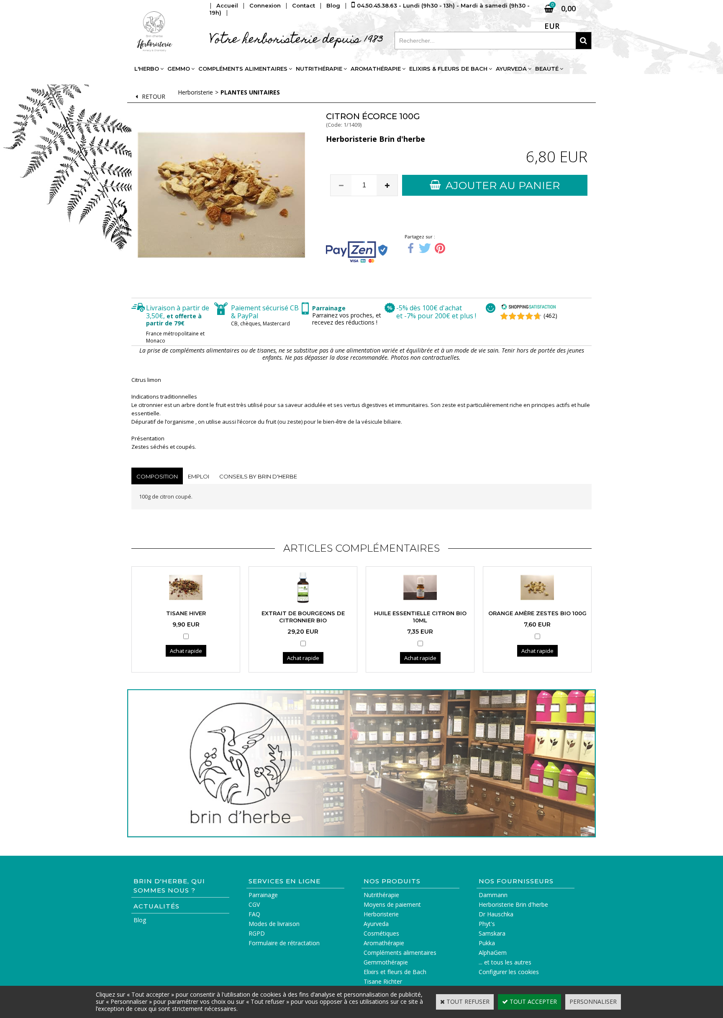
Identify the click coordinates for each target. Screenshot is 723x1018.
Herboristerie (195, 92)
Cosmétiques (381, 933)
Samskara (492, 933)
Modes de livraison (274, 924)
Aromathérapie (376, 68)
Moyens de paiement (392, 904)
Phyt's (487, 924)
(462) (550, 316)
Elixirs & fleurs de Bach (448, 68)
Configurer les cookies (509, 972)
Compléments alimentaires (242, 68)
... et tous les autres (505, 962)
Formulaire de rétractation (284, 943)
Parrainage (263, 895)
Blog (139, 920)
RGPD (257, 933)
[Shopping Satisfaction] (528, 308)
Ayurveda (511, 68)
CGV (254, 904)
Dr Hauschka (496, 914)
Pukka (487, 943)
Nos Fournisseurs (516, 881)
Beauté (547, 68)
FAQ (254, 914)
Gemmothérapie (386, 962)
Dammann (493, 895)
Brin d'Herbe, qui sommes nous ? (169, 885)
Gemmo (178, 68)
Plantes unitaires (250, 92)
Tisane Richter (383, 981)
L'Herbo (146, 68)
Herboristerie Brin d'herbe (513, 904)
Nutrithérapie (319, 68)
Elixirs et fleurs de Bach (395, 972)
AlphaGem (493, 953)
